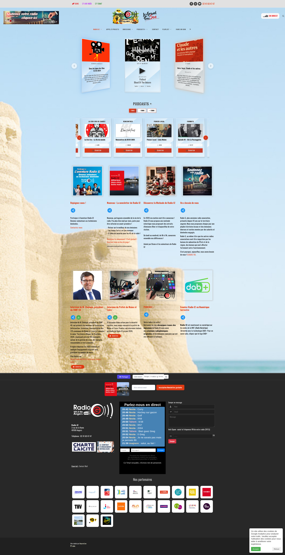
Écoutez (78, 367)
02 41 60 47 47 (209, 3)
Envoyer (172, 441)
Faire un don (181, 29)
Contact (155, 29)
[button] (211, 66)
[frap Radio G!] (178, 492)
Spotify (136, 86)
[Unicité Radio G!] (121, 506)
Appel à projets (112, 29)
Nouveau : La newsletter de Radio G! (124, 202)
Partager (123, 377)
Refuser (276, 549)
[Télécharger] (78, 317)
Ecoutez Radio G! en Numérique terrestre (194, 308)
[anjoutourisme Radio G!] (178, 506)
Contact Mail (83, 466)
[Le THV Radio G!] (78, 506)
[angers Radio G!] (107, 492)
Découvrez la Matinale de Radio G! (159, 202)
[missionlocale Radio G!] (150, 506)
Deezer (142, 86)
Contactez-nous (76, 227)
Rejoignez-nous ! (78, 202)
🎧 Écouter (96, 150)
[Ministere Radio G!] (135, 492)
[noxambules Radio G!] (164, 506)
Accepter (256, 549)
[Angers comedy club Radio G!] (107, 521)
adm (73, 546)
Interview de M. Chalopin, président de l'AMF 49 (86, 308)
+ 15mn (151, 110)
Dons (76, 3)
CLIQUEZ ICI (191, 254)
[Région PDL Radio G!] (121, 492)
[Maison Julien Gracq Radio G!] (93, 506)
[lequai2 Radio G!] (192, 492)
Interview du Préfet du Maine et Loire (122, 308)
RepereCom (83, 543)
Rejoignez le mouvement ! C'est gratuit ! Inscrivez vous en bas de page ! (122, 240)
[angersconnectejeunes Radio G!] (107, 506)
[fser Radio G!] (150, 492)
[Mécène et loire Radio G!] (93, 492)
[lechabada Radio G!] (207, 492)
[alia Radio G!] (135, 506)
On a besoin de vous (189, 202)
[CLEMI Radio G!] (192, 506)
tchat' (99, 3)
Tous (132, 110)
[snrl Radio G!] (164, 492)
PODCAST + (149, 307)
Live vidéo (88, 3)
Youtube (148, 86)
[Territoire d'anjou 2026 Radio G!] (78, 492)
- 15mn (142, 110)
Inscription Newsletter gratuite (170, 387)
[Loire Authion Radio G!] (78, 521)
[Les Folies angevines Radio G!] (207, 506)
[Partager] (73, 210)
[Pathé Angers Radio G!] (93, 521)
